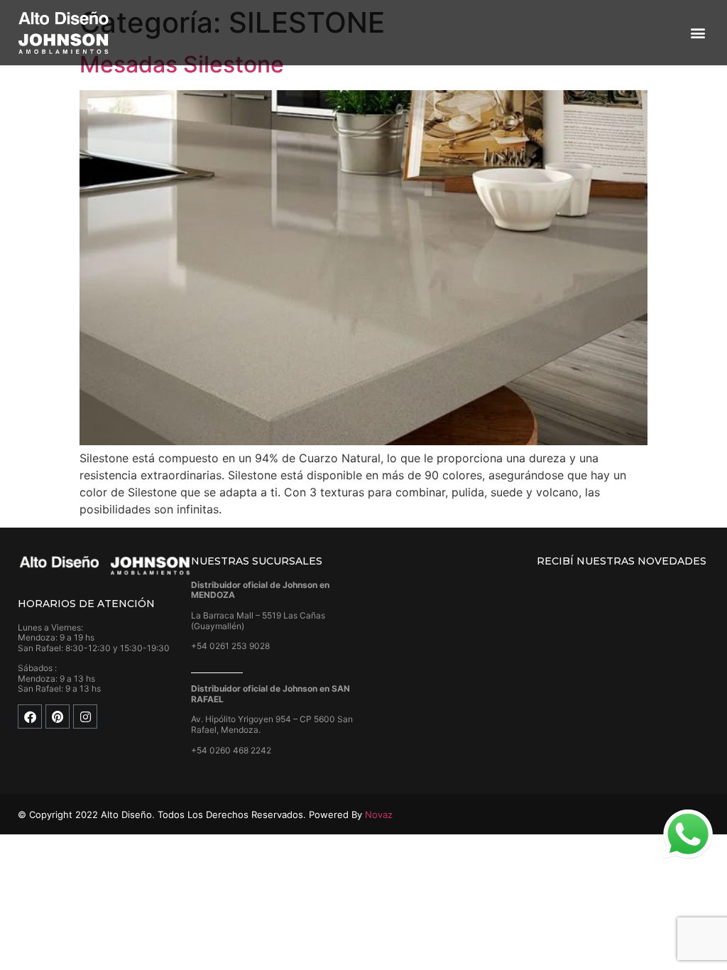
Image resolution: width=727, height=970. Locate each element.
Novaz (379, 814)
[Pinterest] (57, 716)
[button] (697, 33)
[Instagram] (85, 716)
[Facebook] (30, 716)
